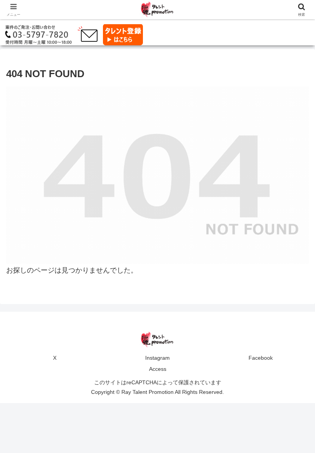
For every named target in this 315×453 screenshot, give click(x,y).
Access (157, 369)
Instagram (157, 358)
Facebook (261, 358)
